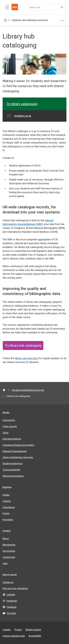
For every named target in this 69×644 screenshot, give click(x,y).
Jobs (5, 563)
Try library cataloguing (21, 104)
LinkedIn (11, 594)
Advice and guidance (13, 476)
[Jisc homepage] (15, 7)
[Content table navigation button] (7, 7)
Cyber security (10, 426)
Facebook (12, 607)
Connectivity (9, 420)
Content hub (9, 557)
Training (7, 501)
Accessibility (35, 636)
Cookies (7, 629)
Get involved (9, 551)
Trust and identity (11, 469)
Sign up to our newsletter (15, 588)
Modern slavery (33, 629)
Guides (6, 495)
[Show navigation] (62, 20)
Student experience (12, 463)
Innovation (8, 519)
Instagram (12, 601)
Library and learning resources (18, 457)
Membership (9, 544)
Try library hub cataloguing (23, 345)
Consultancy (9, 507)
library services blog (26, 358)
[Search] (62, 7)
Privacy (18, 629)
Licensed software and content (18, 445)
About (6, 538)
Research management (15, 451)
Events (6, 513)
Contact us (8, 582)
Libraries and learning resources (30, 20)
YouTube (11, 613)
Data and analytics (12, 439)
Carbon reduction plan (14, 636)
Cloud (5, 432)
